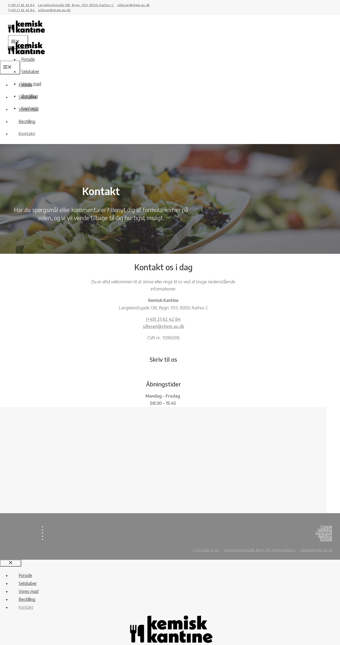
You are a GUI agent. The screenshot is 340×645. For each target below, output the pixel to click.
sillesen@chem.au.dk (133, 5)
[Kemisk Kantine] (26, 56)
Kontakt (27, 133)
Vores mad (29, 109)
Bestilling (27, 121)
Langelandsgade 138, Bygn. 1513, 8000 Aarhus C (76, 5)
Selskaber (30, 71)
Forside (25, 84)
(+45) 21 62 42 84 (21, 5)
